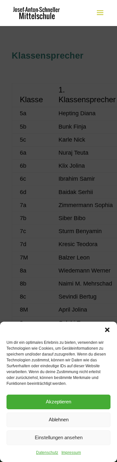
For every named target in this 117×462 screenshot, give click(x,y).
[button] (107, 330)
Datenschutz (47, 452)
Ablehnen (59, 419)
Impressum (71, 452)
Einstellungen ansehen (59, 437)
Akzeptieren (58, 401)
